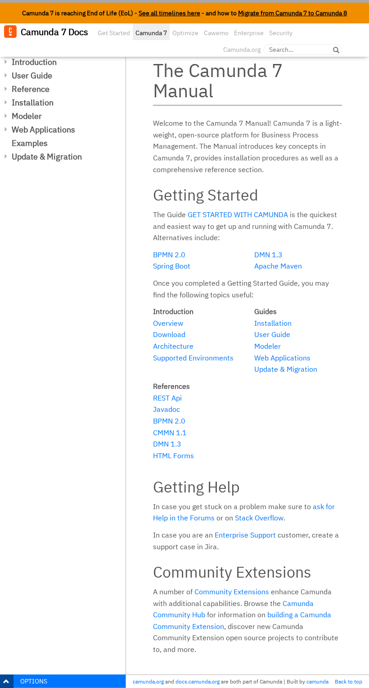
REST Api (167, 397)
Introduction (34, 62)
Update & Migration (47, 156)
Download (169, 334)
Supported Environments (193, 357)
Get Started (114, 33)
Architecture (173, 346)
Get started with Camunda (238, 214)
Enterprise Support (245, 534)
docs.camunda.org (198, 681)
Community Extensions (231, 591)
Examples (30, 143)
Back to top (348, 681)
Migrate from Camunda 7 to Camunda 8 (292, 13)
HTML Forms (173, 455)
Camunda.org (242, 50)
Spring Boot (171, 265)
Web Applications (43, 129)
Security (280, 33)
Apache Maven (278, 265)
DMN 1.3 (268, 254)
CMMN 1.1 (170, 432)
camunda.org (148, 681)
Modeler (27, 116)
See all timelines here (169, 13)
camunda (317, 681)
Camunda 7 (151, 33)
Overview (168, 323)
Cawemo (216, 33)
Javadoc (166, 409)
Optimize (185, 33)
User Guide (32, 75)
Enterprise (249, 33)
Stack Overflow (259, 517)
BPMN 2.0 (169, 254)
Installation (33, 102)
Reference (31, 89)
